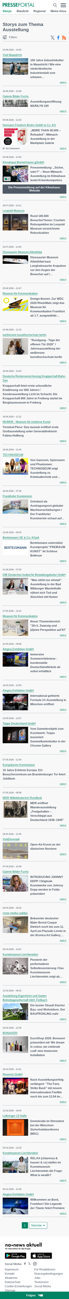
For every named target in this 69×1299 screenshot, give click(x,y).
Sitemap (10, 1290)
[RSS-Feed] (64, 38)
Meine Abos (58, 11)
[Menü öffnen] (63, 5)
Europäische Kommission (19, 764)
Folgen (31, 1295)
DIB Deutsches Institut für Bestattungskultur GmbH (34, 574)
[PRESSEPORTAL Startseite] (18, 5)
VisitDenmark (11, 839)
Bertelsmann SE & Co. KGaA (21, 537)
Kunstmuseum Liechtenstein (20, 954)
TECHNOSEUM (13, 454)
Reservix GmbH (13, 1074)
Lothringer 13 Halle (15, 1115)
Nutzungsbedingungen (48, 1273)
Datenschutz (13, 1282)
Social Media (42, 1286)
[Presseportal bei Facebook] (24, 1264)
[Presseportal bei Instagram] (33, 1263)
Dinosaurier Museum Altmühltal (22, 252)
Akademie (11, 1277)
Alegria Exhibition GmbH (18, 649)
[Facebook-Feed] (58, 38)
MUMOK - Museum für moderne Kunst (26, 421)
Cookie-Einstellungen (18, 1286)
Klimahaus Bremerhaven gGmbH (23, 162)
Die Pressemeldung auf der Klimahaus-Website (34, 189)
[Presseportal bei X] (28, 1264)
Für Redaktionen (44, 1269)
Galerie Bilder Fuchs (15, 96)
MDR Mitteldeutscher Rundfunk (22, 797)
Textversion (41, 1282)
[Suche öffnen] (55, 5)
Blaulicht (22, 11)
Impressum (12, 1269)
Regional (39, 11)
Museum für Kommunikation (20, 293)
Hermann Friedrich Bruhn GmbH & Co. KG (29, 125)
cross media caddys (15, 913)
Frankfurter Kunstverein (17, 496)
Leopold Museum (13, 210)
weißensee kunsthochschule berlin (24, 334)
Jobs (37, 1277)
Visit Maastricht (12, 54)
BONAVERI (10, 1033)
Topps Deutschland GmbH (19, 723)
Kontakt (9, 1273)
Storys (7, 11)
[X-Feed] (52, 38)
